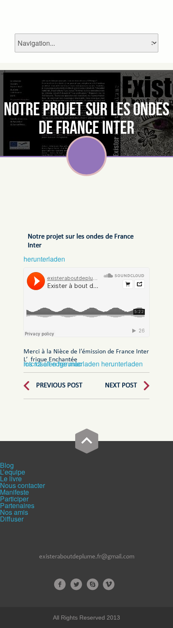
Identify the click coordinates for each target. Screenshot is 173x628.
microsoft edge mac (52, 363)
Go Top (86, 441)
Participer (14, 498)
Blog (7, 465)
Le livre (11, 478)
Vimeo (109, 584)
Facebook (60, 584)
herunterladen (44, 259)
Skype (92, 584)
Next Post (121, 385)
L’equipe (12, 472)
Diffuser (12, 519)
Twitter (76, 584)
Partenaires (17, 505)
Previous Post (59, 385)
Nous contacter (22, 485)
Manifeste (14, 492)
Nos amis (14, 512)
